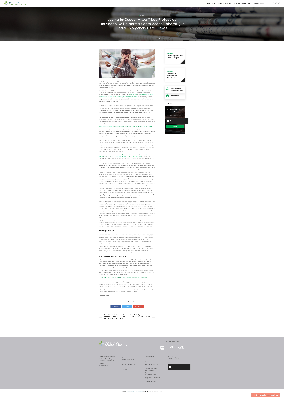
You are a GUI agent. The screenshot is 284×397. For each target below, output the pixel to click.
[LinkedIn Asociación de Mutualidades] (279, 3)
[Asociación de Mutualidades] (15, 3)
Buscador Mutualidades (128, 364)
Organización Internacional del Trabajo (152, 378)
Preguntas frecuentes (224, 3)
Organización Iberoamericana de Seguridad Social (153, 373)
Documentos (236, 3)
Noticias (243, 3)
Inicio (204, 3)
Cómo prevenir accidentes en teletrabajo (172, 76)
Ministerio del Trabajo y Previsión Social (151, 365)
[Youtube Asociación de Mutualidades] (276, 3)
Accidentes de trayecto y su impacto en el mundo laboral (175, 57)
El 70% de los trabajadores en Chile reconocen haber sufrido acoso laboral (123, 278)
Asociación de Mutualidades (135, 391)
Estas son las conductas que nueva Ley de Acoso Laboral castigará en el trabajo (125, 127)
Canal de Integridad (259, 3)
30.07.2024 (142, 15)
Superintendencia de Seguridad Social (151, 369)
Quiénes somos (211, 3)
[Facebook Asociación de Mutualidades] (273, 3)
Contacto (249, 3)
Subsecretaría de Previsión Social (152, 360)
